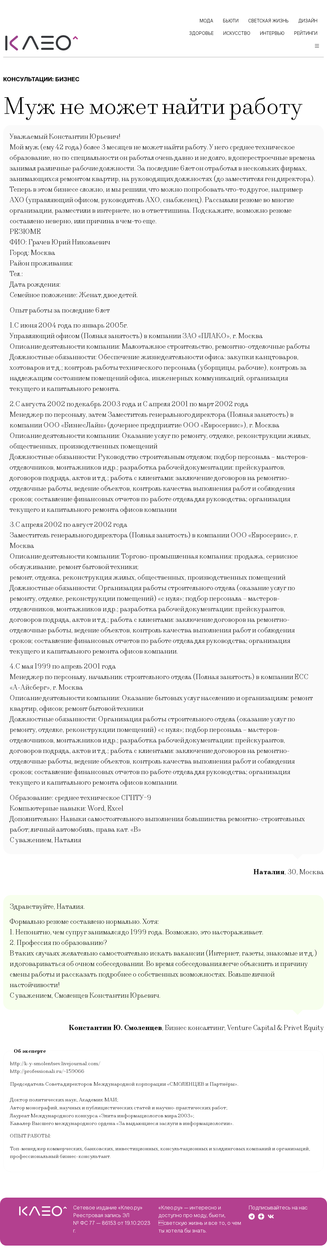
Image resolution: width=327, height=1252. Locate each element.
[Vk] (271, 1216)
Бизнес (67, 79)
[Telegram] (251, 1216)
